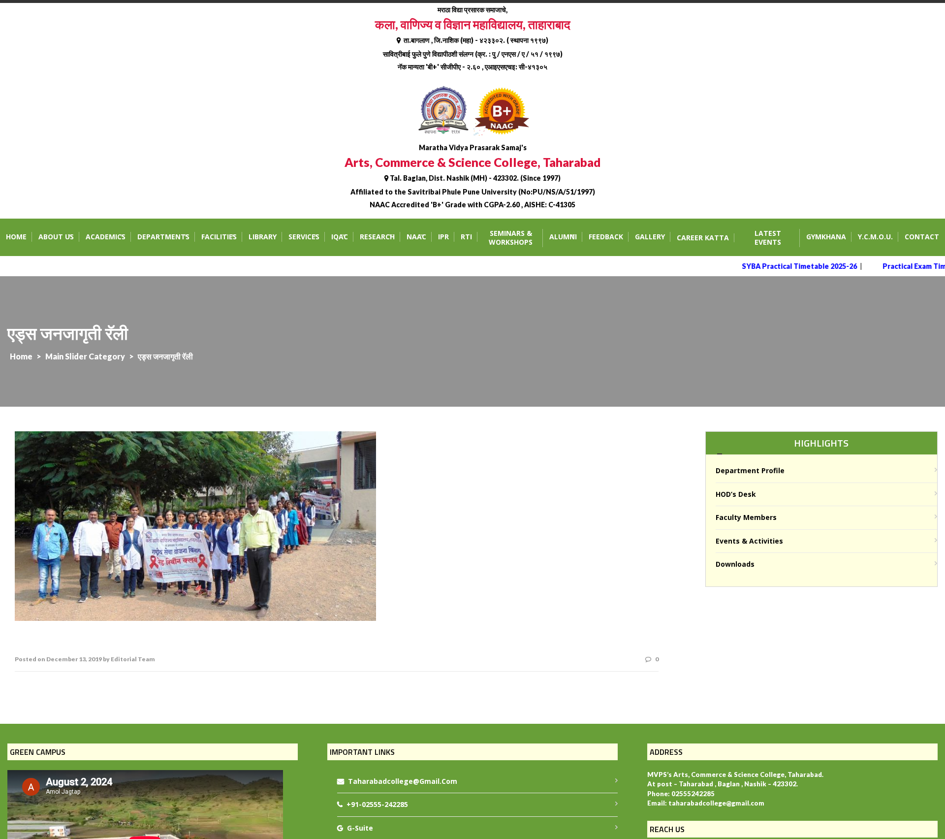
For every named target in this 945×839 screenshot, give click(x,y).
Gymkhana (826, 236)
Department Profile (750, 470)
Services (303, 236)
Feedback (606, 236)
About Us (56, 236)
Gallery (650, 236)
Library (263, 236)
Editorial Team (133, 659)
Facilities (219, 236)
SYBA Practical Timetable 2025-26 (785, 266)
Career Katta (703, 237)
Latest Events (768, 238)
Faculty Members (746, 517)
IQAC (339, 236)
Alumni (563, 236)
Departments (163, 236)
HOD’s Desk (736, 494)
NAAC (416, 236)
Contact (922, 236)
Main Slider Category (85, 356)
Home (16, 236)
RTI (466, 236)
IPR (443, 236)
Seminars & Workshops (511, 238)
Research (377, 236)
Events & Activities (749, 541)
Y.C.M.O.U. (875, 236)
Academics (106, 236)
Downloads (735, 564)
